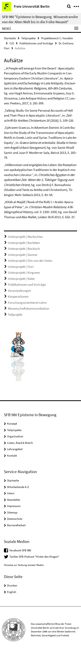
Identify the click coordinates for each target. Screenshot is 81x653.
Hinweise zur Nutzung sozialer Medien (24, 565)
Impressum (13, 506)
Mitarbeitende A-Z (18, 487)
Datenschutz (14, 519)
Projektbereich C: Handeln (57, 38)
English (11, 592)
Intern (10, 493)
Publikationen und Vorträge (36, 43)
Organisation (15, 436)
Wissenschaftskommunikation (28, 308)
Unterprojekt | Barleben (24, 243)
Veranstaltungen (19, 290)
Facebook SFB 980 (20, 550)
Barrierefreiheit (16, 525)
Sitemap (12, 512)
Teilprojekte (28, 38)
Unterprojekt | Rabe (21, 278)
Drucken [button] (12, 585)
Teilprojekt (15, 314)
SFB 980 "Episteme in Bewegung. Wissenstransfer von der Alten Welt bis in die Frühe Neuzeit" (40, 19)
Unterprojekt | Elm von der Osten (30, 260)
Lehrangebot (15, 449)
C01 (11, 43)
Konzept (12, 423)
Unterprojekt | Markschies (25, 236)
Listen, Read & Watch (20, 443)
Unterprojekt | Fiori (21, 266)
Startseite (10, 38)
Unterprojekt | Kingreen (24, 272)
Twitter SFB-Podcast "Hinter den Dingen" (34, 556)
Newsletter (13, 500)
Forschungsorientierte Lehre (27, 302)
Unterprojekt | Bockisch (24, 248)
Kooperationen (18, 296)
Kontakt (12, 455)
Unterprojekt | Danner (23, 255)
